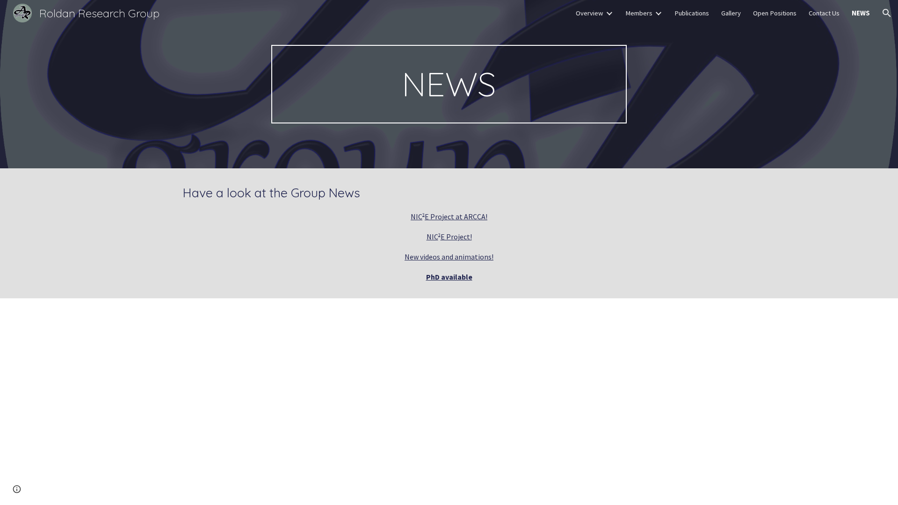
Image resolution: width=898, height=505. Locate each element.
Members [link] (638, 13)
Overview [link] (589, 13)
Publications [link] (691, 13)
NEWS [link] (861, 13)
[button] (887, 13)
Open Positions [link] (775, 13)
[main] (449, 84)
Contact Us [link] (824, 13)
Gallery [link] (731, 13)
